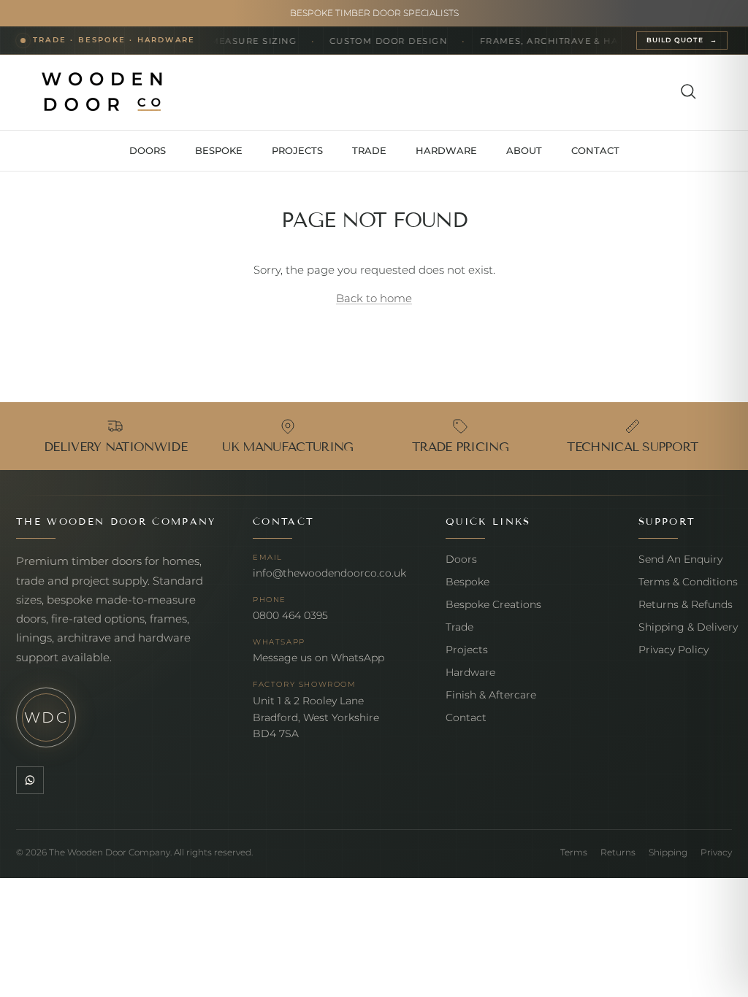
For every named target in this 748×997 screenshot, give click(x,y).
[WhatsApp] (30, 780)
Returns (618, 852)
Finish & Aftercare (491, 694)
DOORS (147, 150)
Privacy (716, 852)
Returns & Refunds (685, 604)
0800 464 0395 (290, 615)
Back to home (374, 298)
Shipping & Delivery (688, 627)
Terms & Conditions (688, 581)
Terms (573, 852)
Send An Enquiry (680, 559)
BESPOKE (219, 150)
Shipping (668, 852)
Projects (467, 649)
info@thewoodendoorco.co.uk (329, 573)
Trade (459, 627)
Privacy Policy (673, 649)
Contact (466, 717)
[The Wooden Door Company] (102, 92)
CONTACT (595, 150)
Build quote (681, 40)
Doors (461, 559)
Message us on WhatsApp (318, 657)
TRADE (369, 150)
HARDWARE (446, 150)
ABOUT (524, 150)
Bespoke (467, 581)
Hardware (470, 672)
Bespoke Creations (493, 604)
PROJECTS (297, 150)
